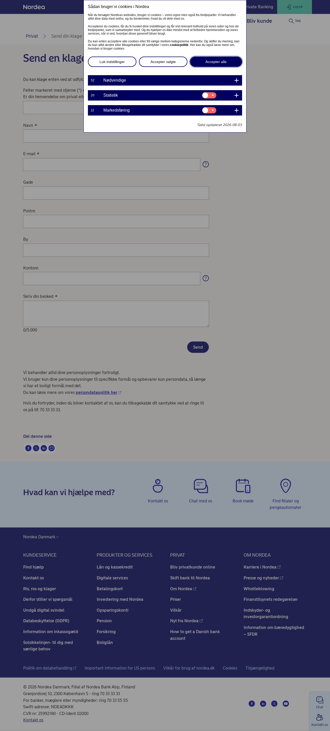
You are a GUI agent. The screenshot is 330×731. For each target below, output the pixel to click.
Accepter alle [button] (216, 62)
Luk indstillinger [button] (112, 62)
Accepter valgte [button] (163, 62)
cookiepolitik (179, 45)
